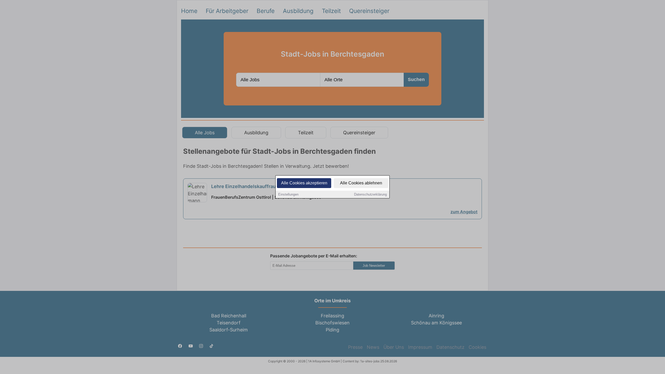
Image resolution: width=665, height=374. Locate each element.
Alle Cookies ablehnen (361, 183)
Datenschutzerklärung (370, 194)
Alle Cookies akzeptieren (304, 183)
